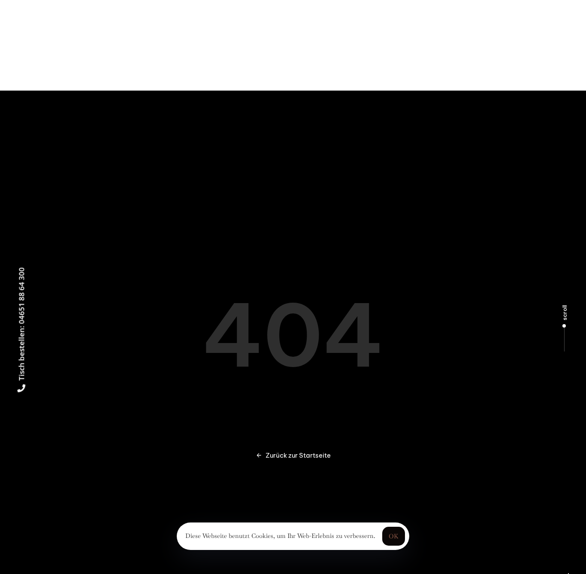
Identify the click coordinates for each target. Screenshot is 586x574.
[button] (87, 45)
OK (394, 536)
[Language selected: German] (568, 573)
